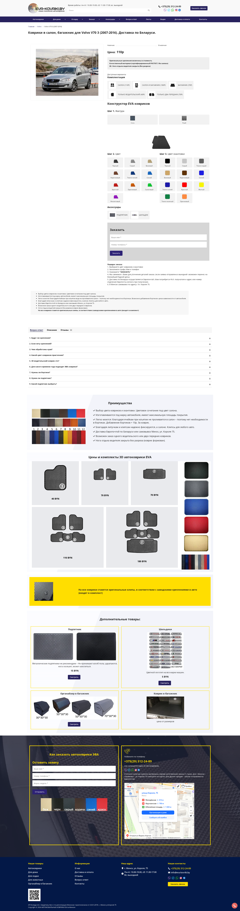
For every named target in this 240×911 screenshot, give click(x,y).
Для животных (35, 879)
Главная (31, 26)
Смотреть (74, 677)
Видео (163, 19)
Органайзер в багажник (40, 883)
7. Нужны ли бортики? (39, 372)
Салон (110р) (123, 85)
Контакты (203, 19)
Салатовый (149, 189)
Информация (82, 863)
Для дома (33, 872)
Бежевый (149, 166)
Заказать (116, 253)
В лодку (75, 19)
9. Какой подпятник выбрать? (43, 384)
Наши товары (35, 863)
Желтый (201, 189)
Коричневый (115, 178)
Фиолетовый (115, 201)
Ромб (184, 123)
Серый (132, 166)
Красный (115, 189)
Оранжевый (132, 189)
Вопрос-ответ (131, 19)
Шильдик (143, 215)
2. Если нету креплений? (40, 343)
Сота (132, 123)
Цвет (113, 153)
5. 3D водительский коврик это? (44, 361)
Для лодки (33, 876)
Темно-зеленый (167, 201)
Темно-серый (201, 166)
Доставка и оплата (182, 19)
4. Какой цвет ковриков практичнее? (46, 355)
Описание (52, 330)
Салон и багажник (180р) (154, 85)
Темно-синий (132, 178)
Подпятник (122, 215)
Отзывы (66, 330)
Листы (148, 19)
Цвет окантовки (172, 153)
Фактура (115, 110)
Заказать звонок (199, 8)
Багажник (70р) (185, 85)
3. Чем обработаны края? (40, 349)
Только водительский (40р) (131, 94)
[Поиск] (148, 10)
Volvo (39, 26)
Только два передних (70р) (169, 94)
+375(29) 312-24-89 (171, 6)
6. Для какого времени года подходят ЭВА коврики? (53, 366)
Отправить (39, 792)
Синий (149, 178)
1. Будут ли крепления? (40, 338)
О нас (77, 868)
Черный (115, 166)
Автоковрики (38, 19)
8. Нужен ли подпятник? (40, 378)
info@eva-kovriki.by (180, 872)
